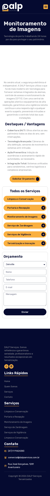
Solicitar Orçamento (23, 179)
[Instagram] (6, 366)
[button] (45, 7)
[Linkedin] (11, 366)
